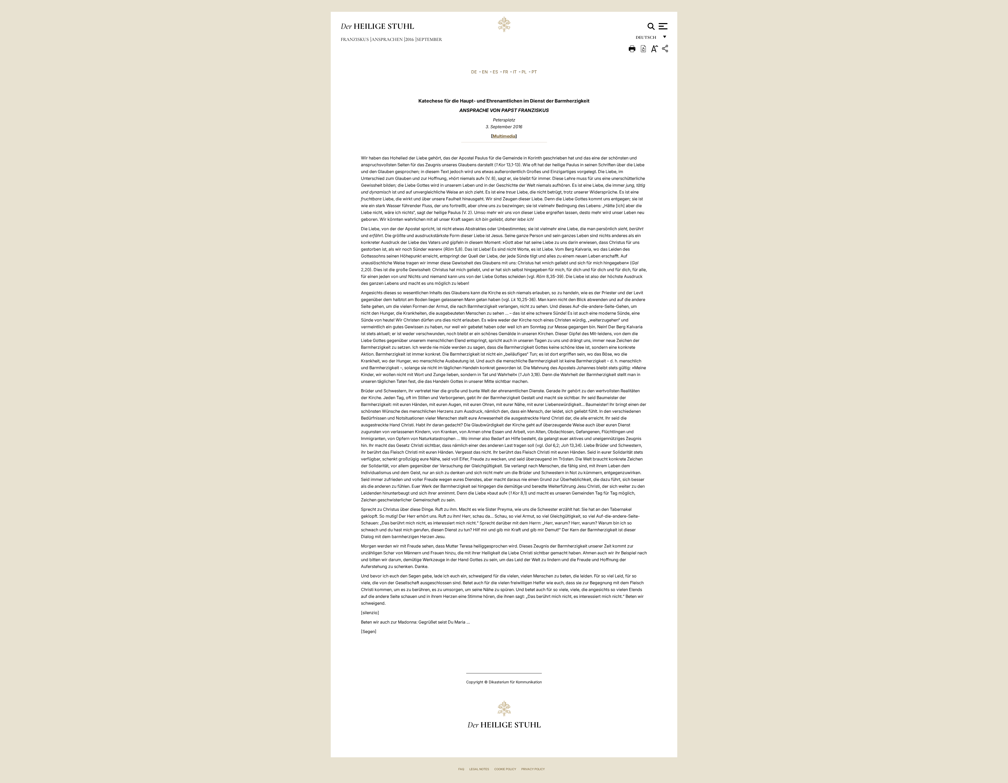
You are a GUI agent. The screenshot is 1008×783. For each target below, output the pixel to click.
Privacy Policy (533, 769)
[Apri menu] (662, 26)
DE (474, 71)
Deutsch (647, 39)
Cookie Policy (505, 769)
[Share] (665, 49)
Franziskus (355, 39)
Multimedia (504, 136)
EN (485, 71)
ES (495, 71)
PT (534, 71)
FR (505, 71)
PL (524, 71)
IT (515, 71)
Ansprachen (387, 39)
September (429, 39)
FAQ (461, 769)
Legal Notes (479, 769)
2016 (410, 39)
